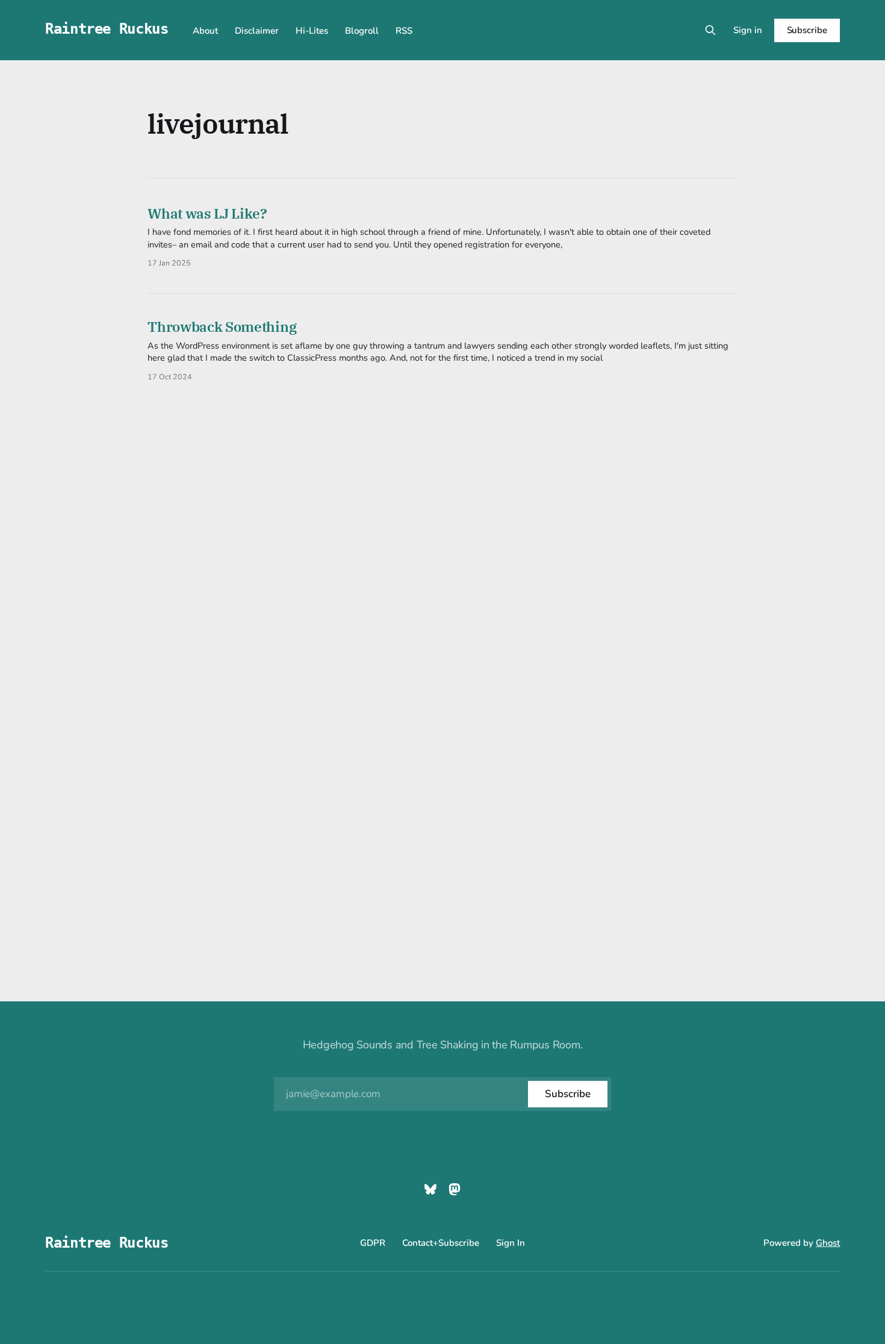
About (205, 31)
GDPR (372, 1243)
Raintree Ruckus (107, 28)
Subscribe (807, 30)
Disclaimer (257, 31)
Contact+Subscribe (440, 1243)
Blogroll (362, 31)
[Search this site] (710, 30)
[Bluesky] (430, 1189)
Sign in (747, 30)
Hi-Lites (312, 31)
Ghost (828, 1243)
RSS (404, 31)
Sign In (510, 1243)
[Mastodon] (455, 1189)
